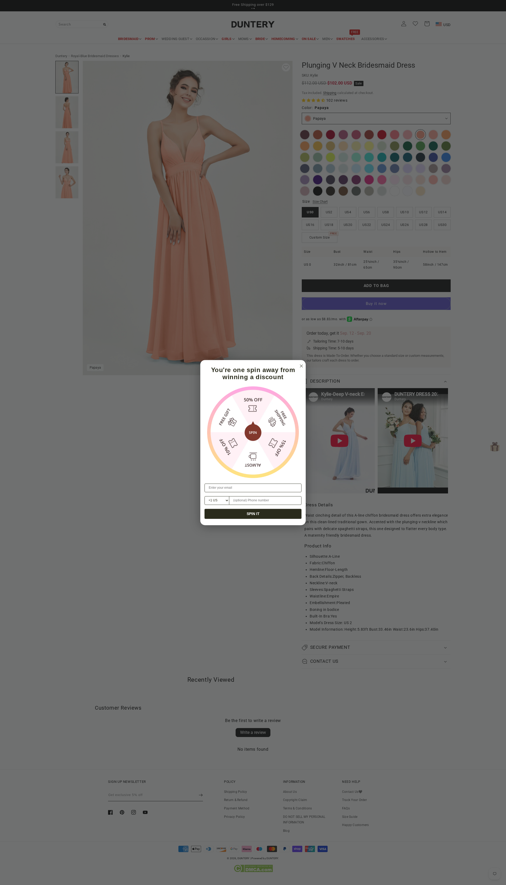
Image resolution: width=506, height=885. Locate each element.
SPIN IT (253, 514)
